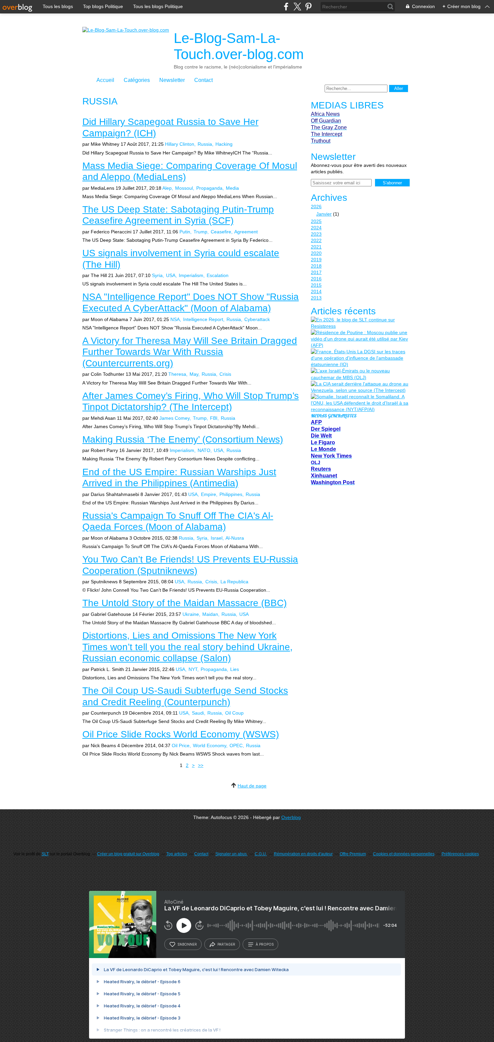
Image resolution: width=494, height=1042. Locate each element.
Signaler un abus (231, 854)
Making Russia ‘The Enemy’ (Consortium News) (182, 439)
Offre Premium (353, 854)
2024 (316, 227)
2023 (316, 234)
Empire (208, 494)
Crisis (225, 374)
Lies (234, 669)
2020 (316, 253)
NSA (175, 319)
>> (200, 765)
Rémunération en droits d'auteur (303, 854)
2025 (316, 221)
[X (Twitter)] (297, 6)
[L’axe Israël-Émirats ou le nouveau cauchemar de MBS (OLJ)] (359, 374)
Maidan (210, 614)
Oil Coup (234, 713)
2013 (316, 298)
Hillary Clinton (179, 144)
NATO (204, 450)
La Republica (234, 581)
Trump (200, 231)
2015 (316, 285)
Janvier (324, 214)
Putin (184, 231)
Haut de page (252, 785)
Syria (157, 275)
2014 (316, 291)
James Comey (174, 418)
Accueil (105, 80)
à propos (265, 944)
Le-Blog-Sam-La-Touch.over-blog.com (239, 46)
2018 (316, 266)
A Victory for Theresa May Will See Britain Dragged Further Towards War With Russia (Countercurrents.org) (189, 351)
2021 (316, 247)
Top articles (176, 854)
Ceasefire (221, 231)
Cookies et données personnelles (404, 854)
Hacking (224, 144)
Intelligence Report (203, 319)
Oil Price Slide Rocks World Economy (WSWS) (180, 734)
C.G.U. (261, 854)
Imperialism (191, 275)
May (194, 374)
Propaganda (209, 188)
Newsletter (172, 80)
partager (226, 944)
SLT (45, 854)
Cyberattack (257, 319)
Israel (216, 538)
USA (170, 275)
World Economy (209, 745)
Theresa (177, 374)
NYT (193, 669)
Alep (167, 188)
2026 (316, 206)
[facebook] (286, 6)
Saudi (198, 713)
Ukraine (190, 614)
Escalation (218, 275)
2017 (316, 272)
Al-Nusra (234, 538)
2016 (316, 278)
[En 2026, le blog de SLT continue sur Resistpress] (359, 323)
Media (232, 188)
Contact (203, 80)
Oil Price (181, 745)
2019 (316, 259)
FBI (213, 418)
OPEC (236, 745)
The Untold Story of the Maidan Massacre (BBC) (184, 603)
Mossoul (184, 188)
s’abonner (187, 944)
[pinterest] (308, 6)
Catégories (137, 80)
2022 (316, 240)
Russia (205, 144)
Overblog (291, 817)
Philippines (230, 494)
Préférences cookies (460, 854)
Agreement (246, 231)
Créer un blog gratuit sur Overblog (128, 854)
